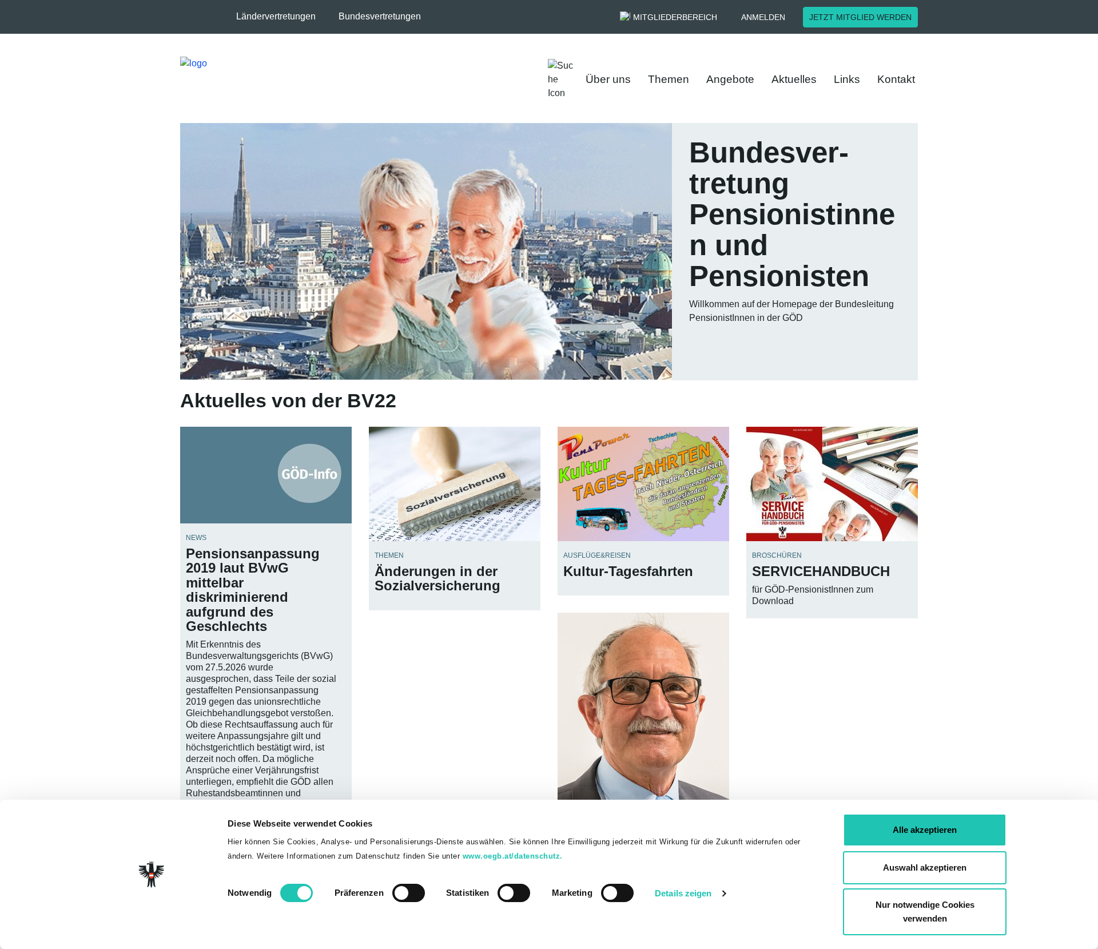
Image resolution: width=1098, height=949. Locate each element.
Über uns (608, 79)
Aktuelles (794, 79)
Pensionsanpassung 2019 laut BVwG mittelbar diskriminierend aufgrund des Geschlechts (253, 590)
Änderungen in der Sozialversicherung (437, 578)
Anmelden (763, 17)
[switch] (408, 893)
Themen (668, 79)
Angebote (730, 79)
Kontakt (896, 79)
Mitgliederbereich (675, 17)
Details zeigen (683, 893)
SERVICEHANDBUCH (821, 571)
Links (847, 79)
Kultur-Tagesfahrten (628, 571)
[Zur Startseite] (337, 79)
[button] (281, 16)
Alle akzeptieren (925, 830)
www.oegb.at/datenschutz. (513, 856)
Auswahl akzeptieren (924, 867)
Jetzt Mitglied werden (860, 17)
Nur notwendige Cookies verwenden (925, 911)
